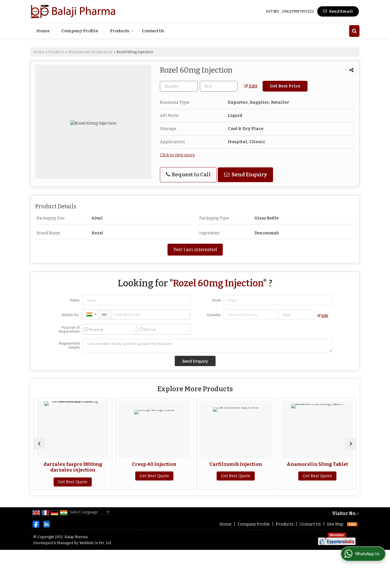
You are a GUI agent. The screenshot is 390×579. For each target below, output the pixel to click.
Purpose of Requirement (69, 330)
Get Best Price (285, 86)
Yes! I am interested (195, 249)
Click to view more (177, 155)
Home (43, 30)
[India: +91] (90, 314)
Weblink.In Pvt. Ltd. (95, 543)
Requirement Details (69, 346)
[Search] (354, 31)
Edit (252, 86)
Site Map (335, 524)
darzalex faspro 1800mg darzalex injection (72, 467)
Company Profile (79, 30)
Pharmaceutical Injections (90, 52)
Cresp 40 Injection (154, 464)
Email (216, 300)
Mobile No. (71, 314)
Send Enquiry (249, 174)
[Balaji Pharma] (73, 12)
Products (119, 30)
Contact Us (153, 30)
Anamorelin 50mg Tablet (317, 464)
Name (75, 300)
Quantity (214, 314)
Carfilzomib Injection (236, 464)
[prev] (39, 444)
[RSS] (352, 524)
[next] (351, 444)
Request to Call (191, 174)
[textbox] (219, 86)
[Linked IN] (46, 524)
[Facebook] (36, 524)
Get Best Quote (72, 482)
